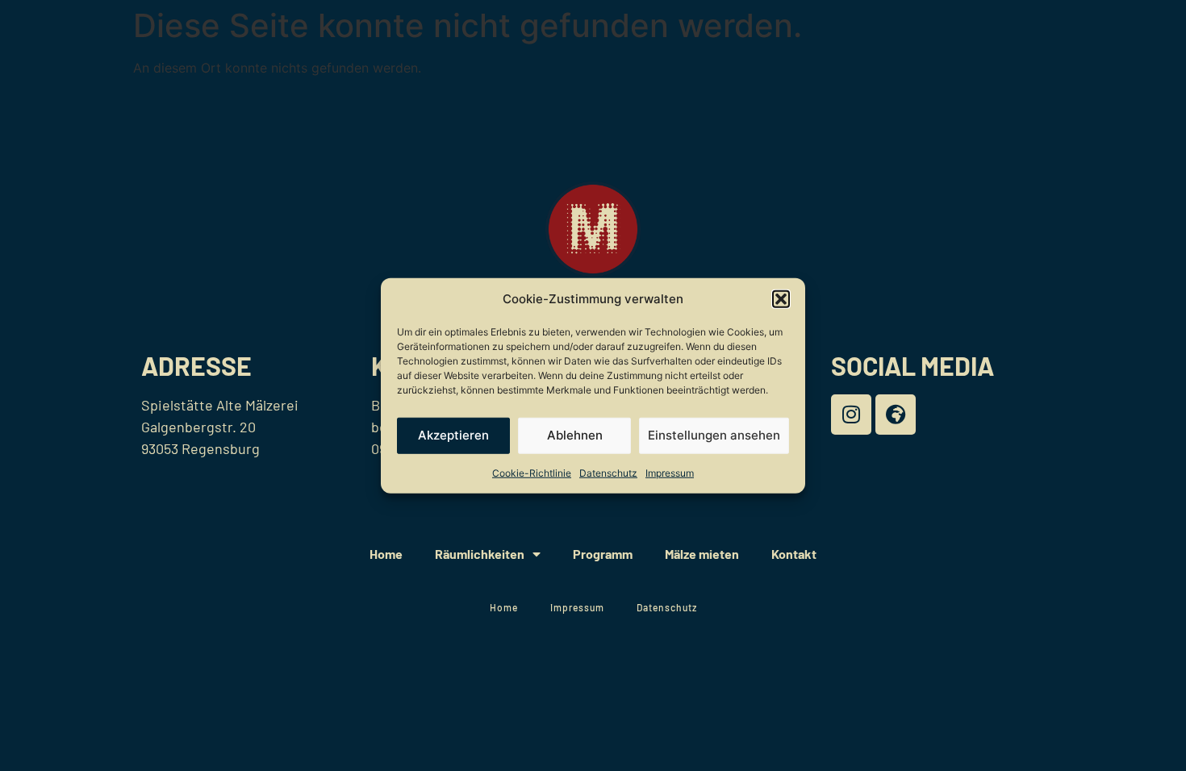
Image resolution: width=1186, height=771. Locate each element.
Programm (603, 553)
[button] (781, 299)
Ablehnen (575, 435)
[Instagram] (851, 414)
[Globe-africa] (895, 414)
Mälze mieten (702, 553)
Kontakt (793, 553)
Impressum (669, 472)
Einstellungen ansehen (714, 435)
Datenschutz (608, 472)
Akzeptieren (453, 435)
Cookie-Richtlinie (531, 472)
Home (386, 553)
